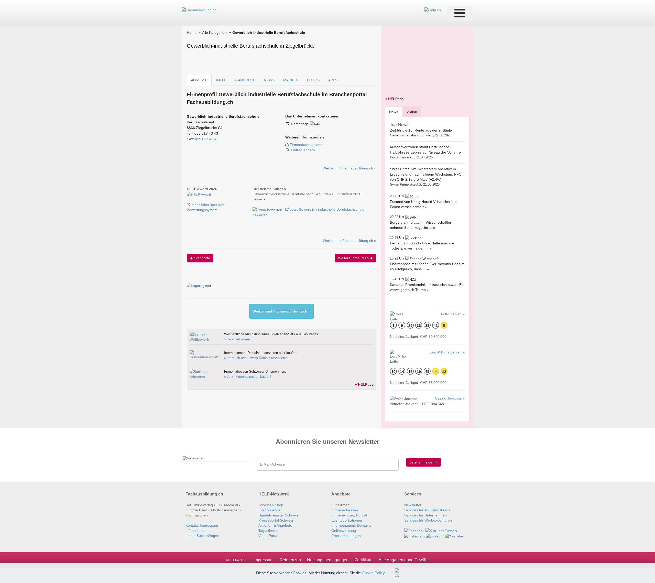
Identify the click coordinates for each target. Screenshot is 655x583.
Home (191, 32)
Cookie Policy (373, 572)
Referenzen (290, 560)
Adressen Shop (270, 505)
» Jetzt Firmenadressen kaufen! (247, 377)
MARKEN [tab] (290, 80)
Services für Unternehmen (425, 515)
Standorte (201, 258)
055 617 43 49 (207, 139)
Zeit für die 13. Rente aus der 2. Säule (421, 130)
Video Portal (268, 536)
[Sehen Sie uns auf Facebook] (414, 530)
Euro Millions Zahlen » (447, 352)
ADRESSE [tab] (199, 80)
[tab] (393, 111)
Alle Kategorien (214, 32)
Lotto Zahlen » (453, 314)
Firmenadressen (344, 510)
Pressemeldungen (346, 536)
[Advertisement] (423, 62)
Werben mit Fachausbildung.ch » (349, 168)
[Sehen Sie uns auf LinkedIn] (435, 536)
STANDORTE (244, 80)
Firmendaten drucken (307, 145)
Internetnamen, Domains (351, 525)
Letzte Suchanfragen (202, 536)
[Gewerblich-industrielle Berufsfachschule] (199, 194)
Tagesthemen (269, 530)
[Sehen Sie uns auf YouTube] (454, 536)
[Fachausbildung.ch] (199, 10)
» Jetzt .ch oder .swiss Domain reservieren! (256, 358)
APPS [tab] (332, 80)
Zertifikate (364, 560)
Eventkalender (270, 510)
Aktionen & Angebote (275, 525)
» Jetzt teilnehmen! (238, 339)
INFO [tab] (220, 80)
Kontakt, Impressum (201, 525)
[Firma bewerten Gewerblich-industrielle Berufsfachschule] (268, 209)
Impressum (264, 560)
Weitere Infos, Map (354, 258)
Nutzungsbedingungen (327, 560)
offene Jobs (194, 530)
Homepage (300, 124)
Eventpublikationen (346, 520)
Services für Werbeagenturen (428, 520)
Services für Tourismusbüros (427, 510)
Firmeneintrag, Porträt (349, 515)
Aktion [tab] (412, 112)
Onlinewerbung (343, 530)
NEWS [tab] (269, 80)
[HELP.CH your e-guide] (432, 10)
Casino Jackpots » (450, 398)
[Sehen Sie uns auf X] (441, 530)
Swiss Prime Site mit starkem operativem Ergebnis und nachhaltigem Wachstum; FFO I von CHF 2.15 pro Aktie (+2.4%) (427, 174)
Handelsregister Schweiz (278, 515)
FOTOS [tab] (313, 80)
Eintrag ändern (303, 150)
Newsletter (412, 505)
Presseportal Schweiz (275, 520)
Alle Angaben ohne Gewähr (404, 560)
